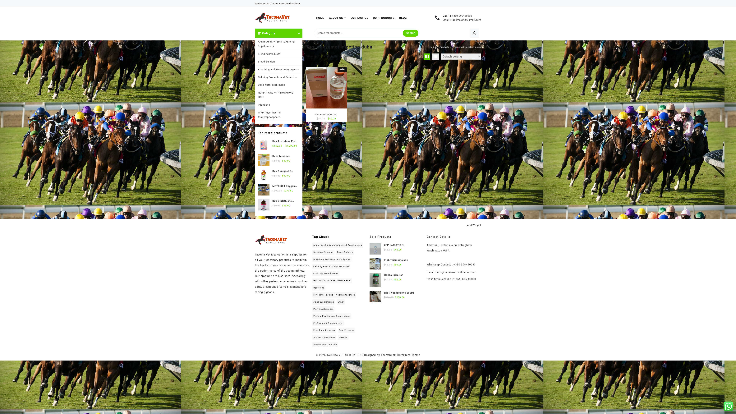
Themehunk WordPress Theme (400, 354)
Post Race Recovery (324, 330)
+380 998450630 (462, 15)
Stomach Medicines (324, 337)
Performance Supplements (328, 323)
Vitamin (343, 337)
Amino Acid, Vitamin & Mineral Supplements (276, 44)
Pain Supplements (323, 309)
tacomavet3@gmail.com (466, 19)
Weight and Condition (325, 344)
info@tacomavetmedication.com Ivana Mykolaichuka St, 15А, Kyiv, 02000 (451, 275)
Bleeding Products (269, 54)
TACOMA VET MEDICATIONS (345, 354)
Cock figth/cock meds (271, 84)
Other (341, 302)
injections (264, 104)
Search (410, 33)
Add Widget (474, 225)
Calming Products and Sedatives (278, 77)
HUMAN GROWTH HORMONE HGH (275, 95)
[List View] (435, 56)
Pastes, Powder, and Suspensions (331, 316)
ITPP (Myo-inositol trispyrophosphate (269, 114)
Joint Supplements (323, 302)
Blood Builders (267, 61)
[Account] (474, 33)
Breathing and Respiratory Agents (278, 69)
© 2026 (321, 354)
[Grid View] (427, 56)
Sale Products (346, 330)
